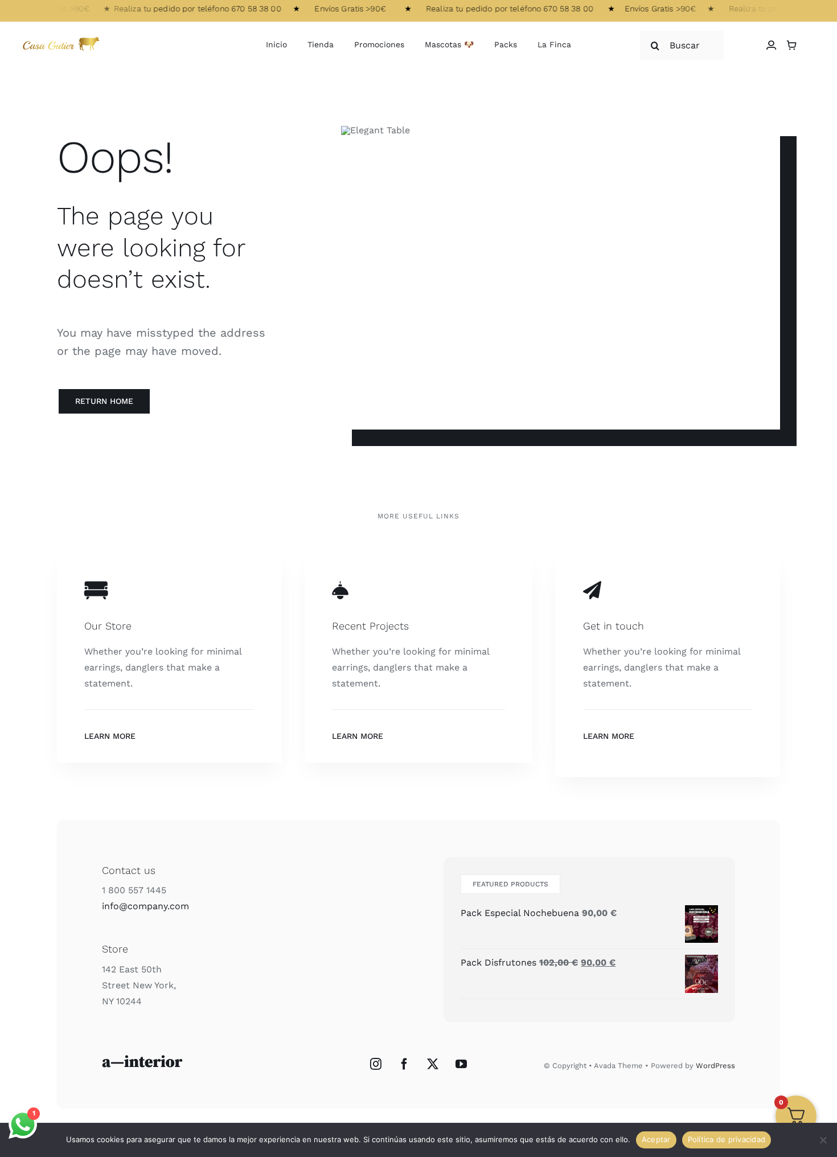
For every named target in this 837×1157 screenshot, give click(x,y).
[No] (822, 1140)
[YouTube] (461, 1064)
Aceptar (656, 1139)
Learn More (110, 736)
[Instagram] (376, 1064)
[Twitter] (433, 1064)
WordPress (715, 1065)
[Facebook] (404, 1064)
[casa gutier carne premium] (63, 37)
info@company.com (145, 906)
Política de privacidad (727, 1139)
